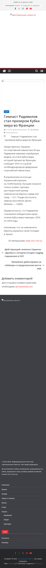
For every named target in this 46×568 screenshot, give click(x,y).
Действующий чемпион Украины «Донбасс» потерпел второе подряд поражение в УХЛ (24, 253)
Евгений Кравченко (21, 130)
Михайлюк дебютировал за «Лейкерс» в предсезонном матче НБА (22, 265)
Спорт (6, 111)
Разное (4, 512)
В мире (4, 494)
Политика (5, 485)
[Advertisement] (23, 44)
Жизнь (4, 503)
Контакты (5, 538)
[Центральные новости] (4, 70)
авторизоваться (23, 286)
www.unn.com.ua (34, 240)
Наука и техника (8, 498)
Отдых (6, 520)
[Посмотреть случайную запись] (41, 70)
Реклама (5, 543)
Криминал (8, 515)
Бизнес (4, 489)
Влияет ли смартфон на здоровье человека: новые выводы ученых (27, 6)
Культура (7, 524)
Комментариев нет (12, 133)
